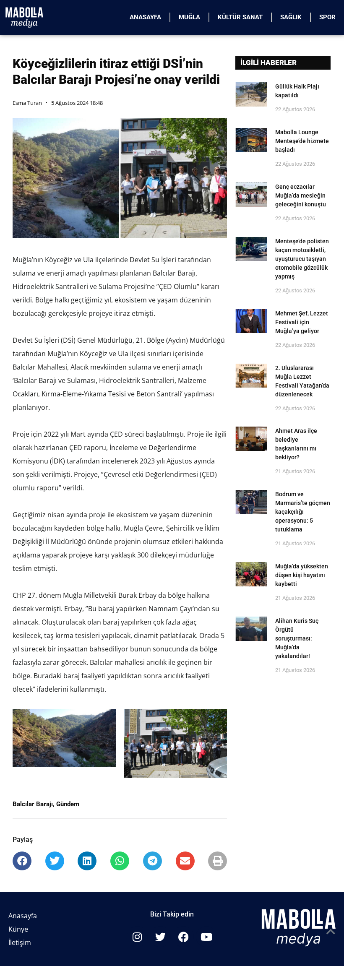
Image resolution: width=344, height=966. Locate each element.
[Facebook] (183, 936)
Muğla (189, 17)
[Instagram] (137, 936)
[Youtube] (206, 936)
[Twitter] (160, 936)
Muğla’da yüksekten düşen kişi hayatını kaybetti (301, 575)
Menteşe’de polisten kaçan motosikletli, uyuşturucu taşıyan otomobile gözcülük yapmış (302, 259)
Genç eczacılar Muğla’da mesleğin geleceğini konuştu (300, 195)
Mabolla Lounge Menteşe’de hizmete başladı (302, 141)
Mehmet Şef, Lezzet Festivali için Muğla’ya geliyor (301, 322)
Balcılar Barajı (33, 804)
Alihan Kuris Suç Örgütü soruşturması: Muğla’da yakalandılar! (296, 638)
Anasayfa (145, 17)
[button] (22, 860)
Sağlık (291, 17)
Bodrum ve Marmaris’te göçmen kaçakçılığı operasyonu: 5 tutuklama (302, 512)
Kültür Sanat (240, 17)
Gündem (67, 804)
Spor (327, 17)
